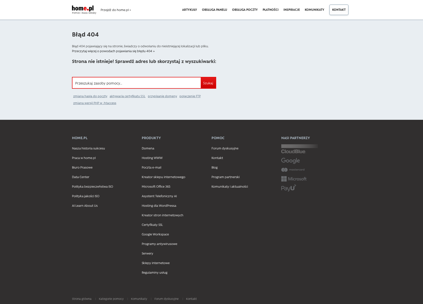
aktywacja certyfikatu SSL (127, 96)
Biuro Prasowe (82, 167)
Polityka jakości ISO (85, 196)
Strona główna (82, 299)
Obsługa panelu (214, 10)
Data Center (80, 177)
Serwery (147, 253)
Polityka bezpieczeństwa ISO (92, 186)
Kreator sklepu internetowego (163, 177)
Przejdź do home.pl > (116, 10)
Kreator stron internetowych (162, 215)
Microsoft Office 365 (156, 186)
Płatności (271, 10)
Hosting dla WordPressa (159, 205)
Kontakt (339, 10)
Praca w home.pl (84, 158)
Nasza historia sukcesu (88, 148)
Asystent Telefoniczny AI (159, 196)
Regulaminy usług (154, 272)
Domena (148, 148)
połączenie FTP (190, 96)
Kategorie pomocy (111, 299)
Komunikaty (314, 10)
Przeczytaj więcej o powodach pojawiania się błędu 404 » (113, 51)
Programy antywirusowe (159, 244)
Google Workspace (155, 234)
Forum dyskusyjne (225, 148)
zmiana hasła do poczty (90, 96)
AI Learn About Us (85, 205)
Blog (215, 167)
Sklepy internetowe (156, 263)
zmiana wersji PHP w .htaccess (94, 103)
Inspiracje (291, 10)
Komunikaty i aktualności (230, 186)
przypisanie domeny (162, 96)
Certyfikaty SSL (152, 224)
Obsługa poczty (245, 10)
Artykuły (189, 10)
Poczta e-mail (151, 167)
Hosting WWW (152, 158)
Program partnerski (226, 177)
